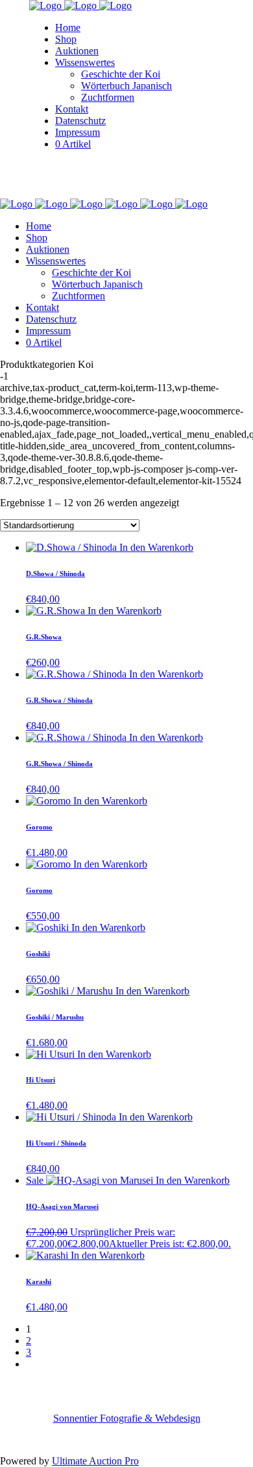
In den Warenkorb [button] (156, 547)
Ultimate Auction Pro (95, 1460)
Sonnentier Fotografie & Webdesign (126, 1418)
